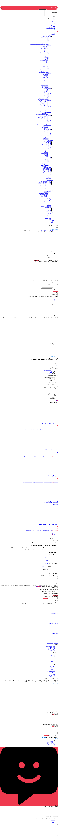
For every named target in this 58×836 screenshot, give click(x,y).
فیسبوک (53, 301)
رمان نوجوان (52, 668)
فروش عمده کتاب (51, 649)
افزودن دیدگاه (38, 586)
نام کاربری (55, 729)
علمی (54, 670)
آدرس (54, 22)
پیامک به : (52, 398)
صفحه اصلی (53, 820)
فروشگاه (53, 822)
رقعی (52, 371)
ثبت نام (43, 18)
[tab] (27, 532)
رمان (42, 230)
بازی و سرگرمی (52, 672)
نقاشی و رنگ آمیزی (51, 671)
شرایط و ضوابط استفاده (50, 646)
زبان (54, 674)
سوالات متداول (52, 647)
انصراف (56, 714)
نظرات (54, 26)
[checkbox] (51, 12)
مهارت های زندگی (51, 676)
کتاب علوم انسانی (52, 230)
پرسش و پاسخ (52, 535)
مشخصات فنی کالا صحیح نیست (50, 255)
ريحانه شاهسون (49, 373)
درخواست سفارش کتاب (50, 654)
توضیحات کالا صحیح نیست (51, 257)
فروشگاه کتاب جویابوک (37, 600)
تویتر (54, 302)
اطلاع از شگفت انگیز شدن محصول (49, 393)
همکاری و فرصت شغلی (50, 662)
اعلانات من (53, 25)
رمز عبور (55, 731)
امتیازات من (53, 656)
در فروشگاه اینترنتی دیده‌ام (51, 282)
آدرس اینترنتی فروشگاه (53, 284)
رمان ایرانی (38, 230)
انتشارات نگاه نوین (47, 370)
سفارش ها (53, 20)
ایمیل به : (52, 397)
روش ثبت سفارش (51, 648)
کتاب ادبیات (46, 230)
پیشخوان (53, 19)
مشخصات (53, 533)
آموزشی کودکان (52, 675)
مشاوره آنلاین (52, 655)
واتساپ (53, 300)
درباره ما (53, 660)
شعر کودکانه (52, 667)
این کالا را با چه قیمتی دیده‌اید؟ (52, 280)
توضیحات (53, 532)
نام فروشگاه (55, 286)
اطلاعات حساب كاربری (50, 28)
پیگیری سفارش (52, 27)
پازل (54, 673)
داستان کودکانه (52, 666)
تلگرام (54, 299)
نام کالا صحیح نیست (52, 250)
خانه (57, 230)
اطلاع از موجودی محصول (51, 392)
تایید (53, 714)
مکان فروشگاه (55, 289)
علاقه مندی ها (52, 23)
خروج (54, 29)
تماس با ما (53, 661)
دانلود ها (53, 21)
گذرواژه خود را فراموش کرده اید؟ (46, 731)
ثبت (57, 400)
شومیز (50, 372)
